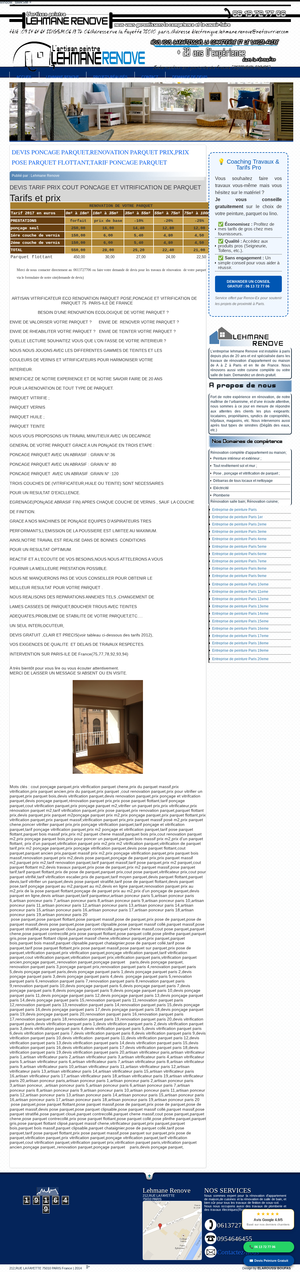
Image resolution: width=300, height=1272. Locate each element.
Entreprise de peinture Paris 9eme (239, 576)
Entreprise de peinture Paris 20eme (240, 659)
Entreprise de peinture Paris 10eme (240, 584)
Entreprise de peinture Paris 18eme (240, 643)
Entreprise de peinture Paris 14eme (240, 614)
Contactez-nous (238, 1252)
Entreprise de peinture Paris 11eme (240, 592)
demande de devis (189, 77)
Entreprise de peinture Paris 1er (237, 517)
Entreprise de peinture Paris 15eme (240, 621)
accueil (24, 77)
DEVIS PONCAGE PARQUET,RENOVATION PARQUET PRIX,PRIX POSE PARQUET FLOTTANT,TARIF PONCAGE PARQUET (100, 157)
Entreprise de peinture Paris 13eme (240, 606)
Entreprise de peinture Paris (234, 510)
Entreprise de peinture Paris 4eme (239, 539)
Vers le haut (149, 1176)
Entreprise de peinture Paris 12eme (240, 599)
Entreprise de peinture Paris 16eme (240, 628)
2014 (78, 1268)
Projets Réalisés (110, 77)
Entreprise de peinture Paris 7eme (239, 561)
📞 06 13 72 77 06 (262, 1247)
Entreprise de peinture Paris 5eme (239, 547)
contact (150, 77)
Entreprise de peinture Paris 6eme (239, 554)
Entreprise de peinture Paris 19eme (240, 650)
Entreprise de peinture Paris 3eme (239, 532)
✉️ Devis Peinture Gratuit (268, 1260)
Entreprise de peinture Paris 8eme (239, 568)
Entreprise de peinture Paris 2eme (239, 524)
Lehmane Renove (62, 77)
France (67, 1268)
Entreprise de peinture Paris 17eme (240, 636)
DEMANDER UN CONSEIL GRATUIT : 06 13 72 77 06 (248, 284)
